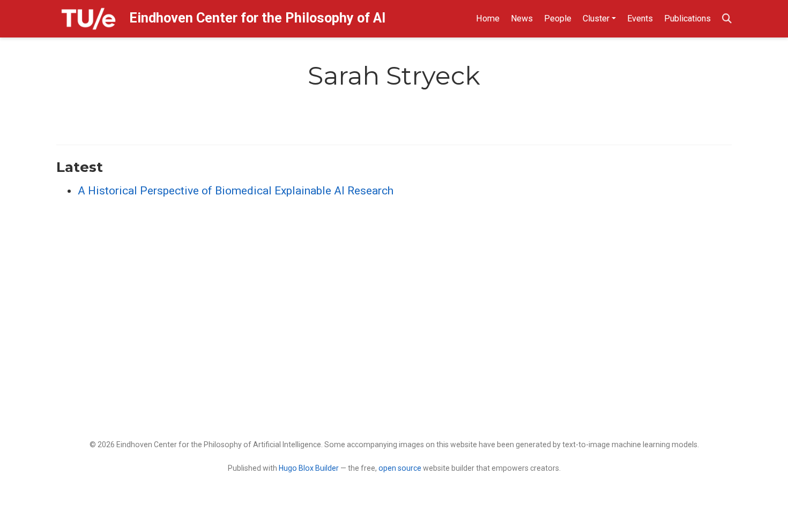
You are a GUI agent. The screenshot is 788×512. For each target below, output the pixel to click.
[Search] (727, 19)
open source (399, 468)
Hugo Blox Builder (309, 468)
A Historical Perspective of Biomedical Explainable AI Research (235, 190)
